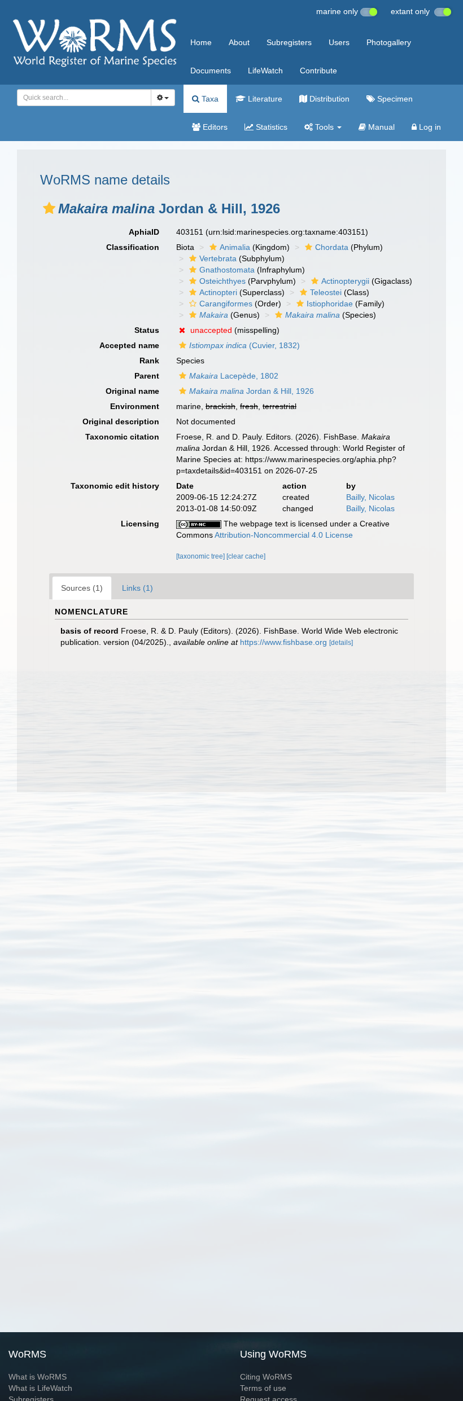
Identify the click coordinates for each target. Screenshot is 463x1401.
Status (146, 330)
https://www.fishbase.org (283, 642)
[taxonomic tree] (201, 556)
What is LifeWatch (40, 1388)
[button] (49, 208)
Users (339, 42)
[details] (341, 643)
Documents (210, 70)
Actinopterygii (345, 281)
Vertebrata (218, 258)
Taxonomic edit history (115, 485)
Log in (429, 126)
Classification (132, 247)
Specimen (394, 98)
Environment (134, 406)
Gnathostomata (227, 269)
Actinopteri (218, 292)
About (239, 42)
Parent (146, 375)
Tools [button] (324, 126)
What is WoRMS (37, 1376)
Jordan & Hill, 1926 (251, 391)
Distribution (328, 98)
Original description (120, 421)
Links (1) (137, 587)
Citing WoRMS (266, 1376)
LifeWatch (265, 70)
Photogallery (388, 42)
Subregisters (289, 42)
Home (201, 42)
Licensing (140, 523)
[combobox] (84, 97)
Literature (264, 98)
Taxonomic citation (122, 436)
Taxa (209, 98)
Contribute (318, 70)
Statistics (270, 126)
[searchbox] (81, 98)
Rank (149, 360)
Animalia (235, 247)
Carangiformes (225, 303)
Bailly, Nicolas (370, 497)
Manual (380, 126)
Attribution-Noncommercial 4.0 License (284, 534)
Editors (214, 126)
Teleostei (326, 292)
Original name (132, 391)
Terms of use (263, 1388)
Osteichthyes (222, 281)
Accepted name (129, 345)
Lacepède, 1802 (233, 375)
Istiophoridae (330, 303)
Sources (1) (82, 587)
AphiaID (144, 231)
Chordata (331, 247)
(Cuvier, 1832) (244, 345)
